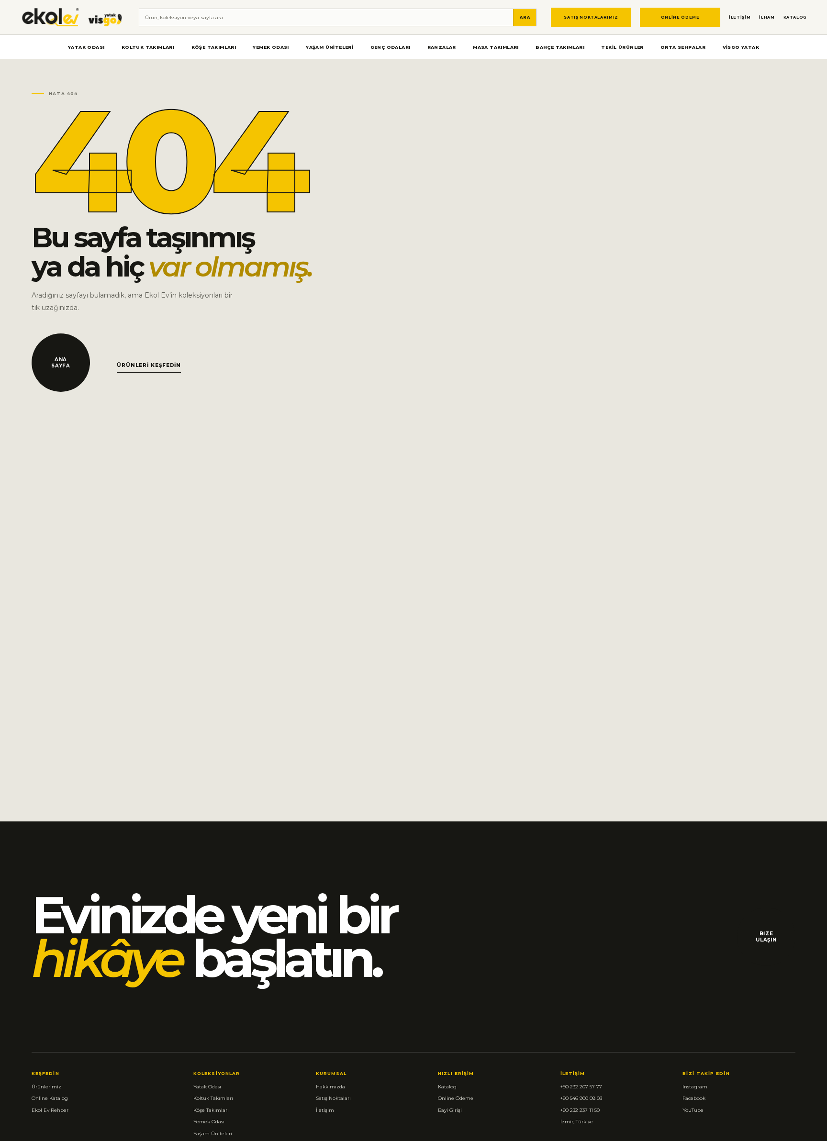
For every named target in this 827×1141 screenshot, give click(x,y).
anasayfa (60, 362)
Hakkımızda (330, 1087)
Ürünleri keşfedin (149, 365)
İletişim (739, 17)
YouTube (693, 1110)
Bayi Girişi (450, 1110)
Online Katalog (50, 1098)
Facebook (693, 1098)
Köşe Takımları (213, 47)
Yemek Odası (271, 47)
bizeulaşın (766, 937)
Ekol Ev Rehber (50, 1110)
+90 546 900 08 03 (581, 1098)
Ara (525, 17)
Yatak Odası (86, 47)
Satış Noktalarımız (591, 17)
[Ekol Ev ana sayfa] (72, 17)
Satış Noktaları (333, 1098)
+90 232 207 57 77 (581, 1087)
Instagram (694, 1087)
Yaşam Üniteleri (329, 47)
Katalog (795, 17)
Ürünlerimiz (46, 1087)
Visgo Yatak (741, 47)
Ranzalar (441, 47)
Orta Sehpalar (682, 47)
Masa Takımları (496, 47)
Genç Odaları (390, 47)
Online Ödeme (680, 17)
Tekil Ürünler (622, 47)
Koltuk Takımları (148, 47)
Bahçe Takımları (560, 47)
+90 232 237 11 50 (580, 1110)
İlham (766, 17)
